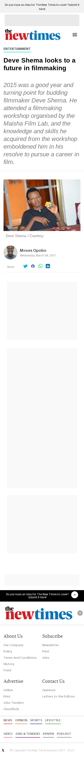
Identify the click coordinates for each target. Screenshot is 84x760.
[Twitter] (25, 266)
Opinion (21, 720)
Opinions (49, 690)
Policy (8, 651)
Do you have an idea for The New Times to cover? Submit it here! (37, 596)
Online (8, 690)
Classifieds (11, 709)
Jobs (45, 657)
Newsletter (50, 645)
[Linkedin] (48, 266)
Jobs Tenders (14, 702)
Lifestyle (53, 720)
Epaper (48, 733)
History (9, 664)
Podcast (64, 733)
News (8, 720)
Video (8, 733)
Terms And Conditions (20, 657)
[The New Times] (32, 39)
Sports (36, 720)
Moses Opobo (33, 250)
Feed (7, 670)
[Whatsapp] (40, 266)
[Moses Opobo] (11, 258)
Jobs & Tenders (27, 733)
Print (45, 651)
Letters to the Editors (58, 696)
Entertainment (17, 49)
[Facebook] (33, 266)
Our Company (13, 645)
